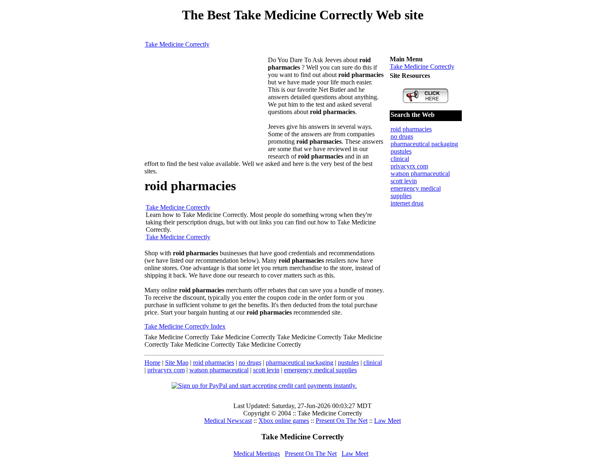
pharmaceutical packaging (299, 362)
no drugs (250, 362)
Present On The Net (342, 420)
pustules (348, 362)
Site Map (176, 362)
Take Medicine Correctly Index (185, 326)
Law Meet (387, 420)
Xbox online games (283, 420)
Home (152, 362)
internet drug (407, 203)
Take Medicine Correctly (177, 44)
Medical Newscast (228, 420)
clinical (372, 362)
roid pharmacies (213, 362)
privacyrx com (166, 369)
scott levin (266, 369)
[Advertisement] (206, 107)
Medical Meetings (256, 453)
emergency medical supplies (320, 369)
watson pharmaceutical (219, 369)
